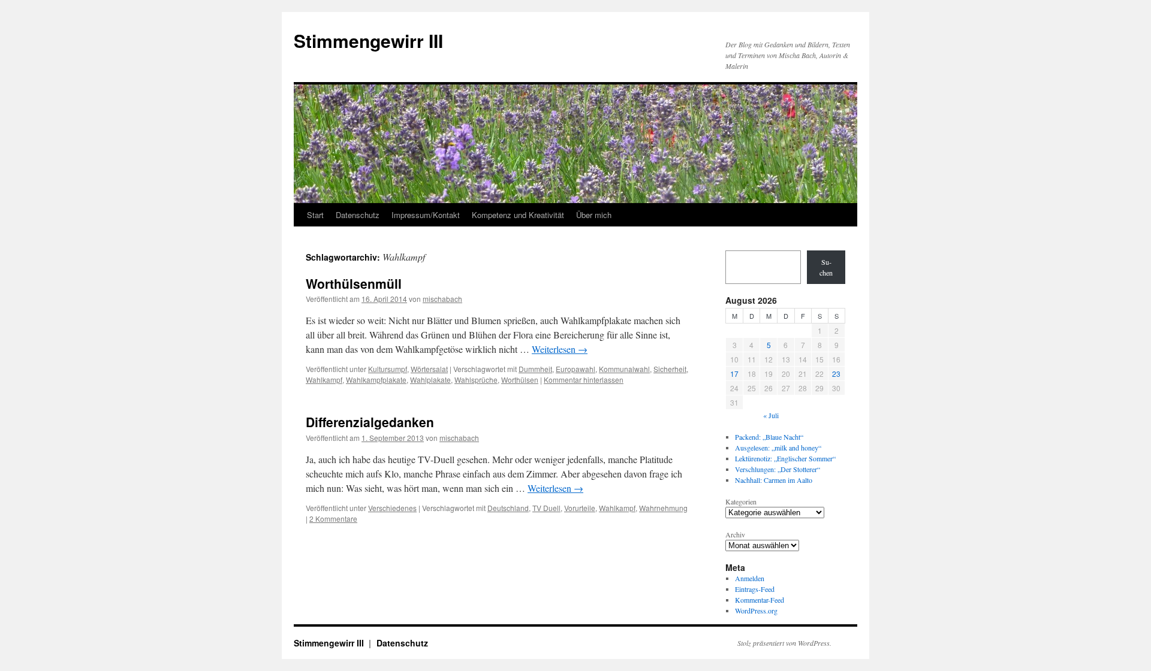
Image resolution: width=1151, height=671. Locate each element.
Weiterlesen (559, 349)
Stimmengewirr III (368, 40)
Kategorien (741, 501)
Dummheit (535, 369)
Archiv (735, 534)
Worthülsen (519, 379)
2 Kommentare (333, 518)
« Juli (771, 415)
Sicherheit (669, 369)
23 (836, 373)
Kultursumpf (387, 369)
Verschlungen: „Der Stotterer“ (777, 469)
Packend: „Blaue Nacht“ (769, 437)
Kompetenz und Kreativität (518, 214)
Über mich (593, 214)
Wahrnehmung (663, 508)
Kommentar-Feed (759, 599)
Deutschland (508, 508)
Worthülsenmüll (354, 283)
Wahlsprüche (476, 379)
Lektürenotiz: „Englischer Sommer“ (785, 458)
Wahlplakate (430, 379)
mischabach (442, 299)
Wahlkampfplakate (376, 379)
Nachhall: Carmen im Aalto (773, 480)
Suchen (826, 267)
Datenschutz (357, 214)
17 (734, 373)
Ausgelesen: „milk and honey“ (778, 447)
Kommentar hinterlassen (583, 379)
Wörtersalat (429, 369)
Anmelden (749, 578)
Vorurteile (579, 508)
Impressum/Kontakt (425, 214)
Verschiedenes (392, 508)
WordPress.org (756, 610)
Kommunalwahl (624, 369)
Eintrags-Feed (755, 589)
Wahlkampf (324, 379)
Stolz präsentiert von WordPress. (784, 643)
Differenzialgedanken (370, 422)
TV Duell (546, 508)
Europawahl (575, 369)
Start (315, 214)
